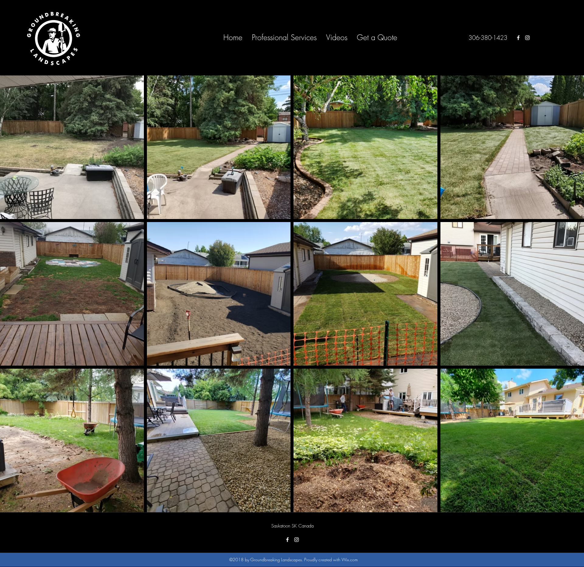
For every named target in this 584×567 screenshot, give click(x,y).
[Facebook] (518, 38)
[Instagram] (527, 38)
